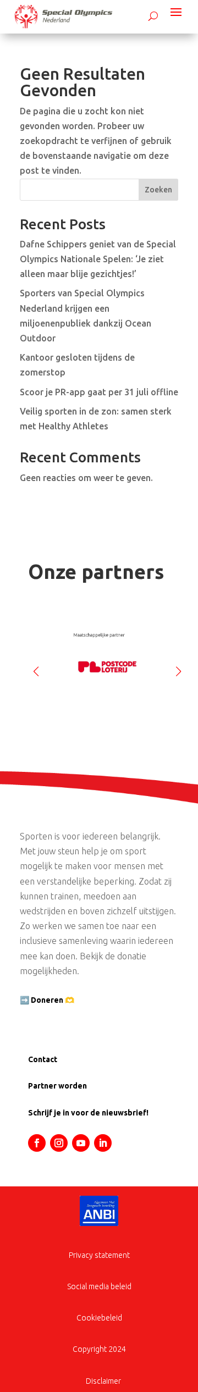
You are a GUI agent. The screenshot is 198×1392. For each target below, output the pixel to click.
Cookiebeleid (99, 1317)
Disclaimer (103, 1381)
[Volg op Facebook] (37, 1143)
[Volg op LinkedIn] (103, 1143)
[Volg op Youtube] (81, 1143)
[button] (178, 667)
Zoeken (158, 189)
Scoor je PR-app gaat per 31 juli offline (99, 392)
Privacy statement (99, 1255)
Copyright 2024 (99, 1349)
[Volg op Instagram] (59, 1143)
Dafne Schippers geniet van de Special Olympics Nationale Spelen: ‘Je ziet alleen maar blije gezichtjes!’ (98, 259)
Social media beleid (99, 1286)
